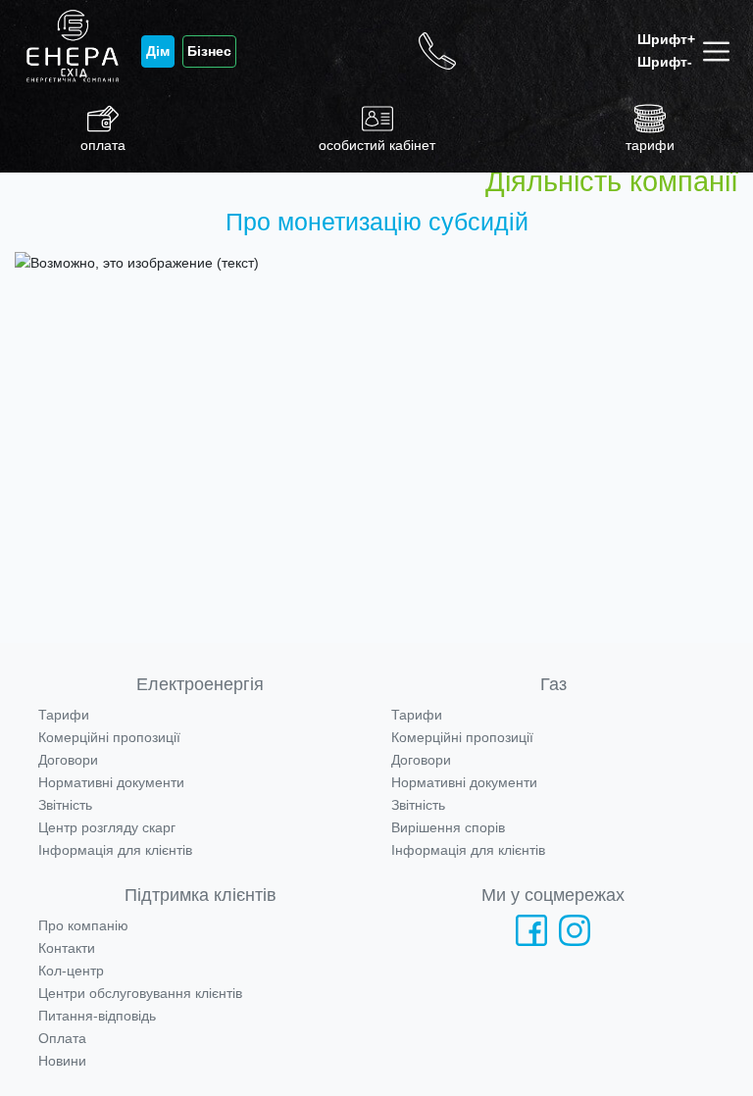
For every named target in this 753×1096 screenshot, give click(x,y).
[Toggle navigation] (720, 51)
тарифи (650, 145)
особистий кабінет (377, 145)
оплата (103, 145)
